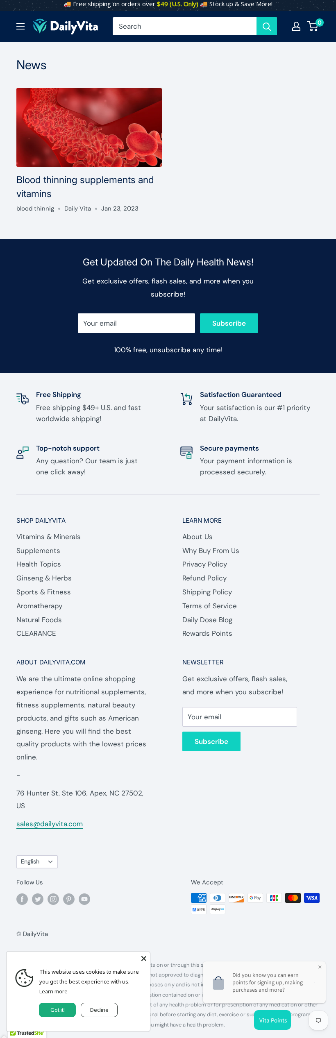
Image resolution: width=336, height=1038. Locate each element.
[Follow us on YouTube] (84, 899)
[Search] (267, 26)
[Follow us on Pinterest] (69, 899)
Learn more (53, 991)
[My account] (296, 26)
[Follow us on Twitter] (37, 899)
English (30, 861)
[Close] (144, 958)
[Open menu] (20, 26)
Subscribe (229, 323)
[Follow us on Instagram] (53, 899)
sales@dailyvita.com (49, 823)
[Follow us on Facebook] (22, 899)
